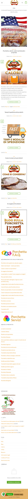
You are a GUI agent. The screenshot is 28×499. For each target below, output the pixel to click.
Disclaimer (9, 490)
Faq (15, 49)
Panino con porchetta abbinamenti (9, 432)
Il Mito (2, 449)
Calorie (3, 447)
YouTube (15, 491)
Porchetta (13, 243)
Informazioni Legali (5, 455)
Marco (20, 56)
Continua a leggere (14, 44)
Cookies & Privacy (5, 457)
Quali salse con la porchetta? (7, 430)
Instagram (9, 491)
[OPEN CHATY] (3, 494)
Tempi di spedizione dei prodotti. (14, 112)
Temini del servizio (5, 460)
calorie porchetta (16, 106)
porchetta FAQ (14, 198)
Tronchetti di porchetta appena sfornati (10, 421)
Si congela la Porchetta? (14, 204)
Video (5, 490)
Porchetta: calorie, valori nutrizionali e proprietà (14, 51)
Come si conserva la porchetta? (14, 158)
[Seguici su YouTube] (6, 4)
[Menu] (2, 2)
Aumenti (19, 491)
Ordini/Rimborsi (17, 490)
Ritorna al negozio (14, 482)
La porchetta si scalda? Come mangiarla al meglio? (12, 426)
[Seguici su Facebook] (6, 1)
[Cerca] (22, 2)
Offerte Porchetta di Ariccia (7, 423)
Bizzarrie (3, 452)
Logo (22, 490)
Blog (13, 49)
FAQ (2, 441)
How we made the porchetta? (14, 39)
